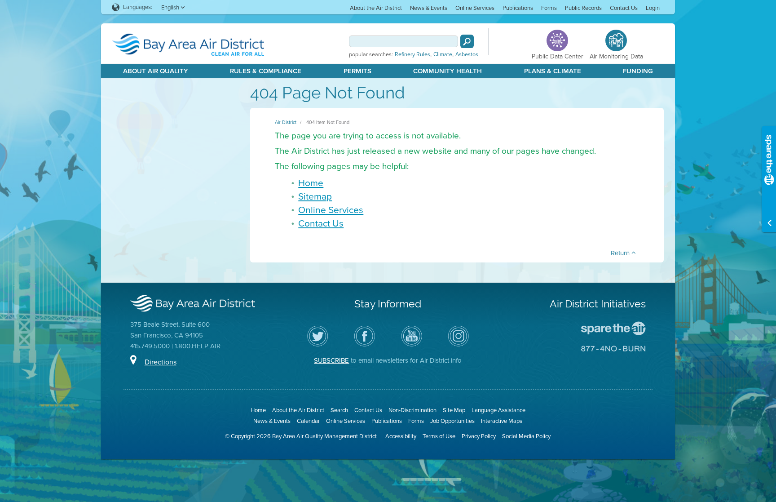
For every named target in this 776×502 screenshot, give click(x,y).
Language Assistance (498, 410)
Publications (518, 8)
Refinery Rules (412, 54)
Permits (357, 71)
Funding (638, 71)
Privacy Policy (479, 436)
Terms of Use (439, 436)
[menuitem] (376, 7)
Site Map (454, 410)
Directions (160, 362)
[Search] (467, 41)
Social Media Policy (526, 436)
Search (339, 410)
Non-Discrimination (412, 410)
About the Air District (376, 8)
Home (310, 183)
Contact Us (624, 8)
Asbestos (466, 54)
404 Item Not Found (327, 122)
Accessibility (400, 436)
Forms (549, 8)
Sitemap (315, 196)
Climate (442, 54)
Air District (285, 122)
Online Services (474, 8)
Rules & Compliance (265, 71)
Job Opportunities (452, 421)
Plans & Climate (552, 71)
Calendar (308, 421)
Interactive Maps (501, 421)
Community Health (447, 71)
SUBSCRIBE (331, 360)
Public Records (583, 8)
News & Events (428, 8)
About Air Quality (155, 71)
